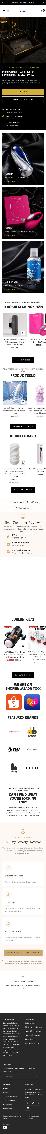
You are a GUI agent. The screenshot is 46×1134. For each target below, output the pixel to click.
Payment (6, 1089)
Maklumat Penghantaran (33, 1027)
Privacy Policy (7, 1109)
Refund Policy (7, 1105)
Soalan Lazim (29, 1039)
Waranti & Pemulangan (33, 1031)
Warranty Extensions (32, 1035)
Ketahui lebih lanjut (28, 2)
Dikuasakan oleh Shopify (34, 1117)
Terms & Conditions (10, 1097)
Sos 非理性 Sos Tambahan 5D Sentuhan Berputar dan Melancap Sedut (14, 410)
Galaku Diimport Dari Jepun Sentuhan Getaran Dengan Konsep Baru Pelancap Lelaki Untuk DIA (15, 472)
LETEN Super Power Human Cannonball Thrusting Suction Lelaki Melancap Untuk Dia (14, 654)
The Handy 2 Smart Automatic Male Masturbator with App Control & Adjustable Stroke (14, 342)
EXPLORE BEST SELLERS (23, 100)
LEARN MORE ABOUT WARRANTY (21, 953)
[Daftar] (36, 1077)
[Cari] (8, 11)
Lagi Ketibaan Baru (23, 490)
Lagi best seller (23, 360)
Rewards (6, 1093)
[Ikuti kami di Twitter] (32, 1102)
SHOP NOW (23, 91)
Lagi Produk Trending (23, 426)
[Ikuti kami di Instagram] (37, 1102)
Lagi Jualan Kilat (23, 675)
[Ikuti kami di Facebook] (27, 1102)
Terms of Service (9, 1101)
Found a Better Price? (32, 1043)
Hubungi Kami (30, 1023)
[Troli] (42, 11)
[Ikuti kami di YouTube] (27, 1107)
